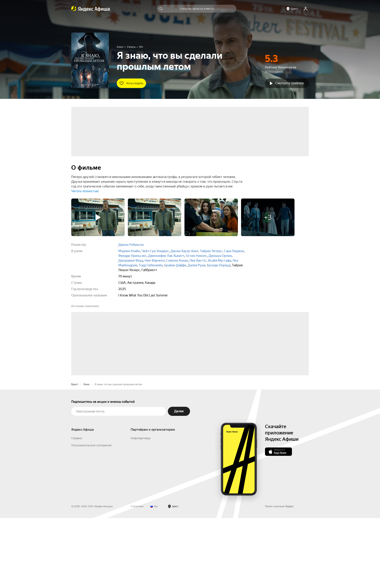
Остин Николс (196, 256)
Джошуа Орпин (220, 256)
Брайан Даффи (175, 265)
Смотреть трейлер (289, 83)
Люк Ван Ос (197, 260)
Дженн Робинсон (131, 245)
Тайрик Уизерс (211, 251)
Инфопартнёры (141, 498)
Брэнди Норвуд (218, 265)
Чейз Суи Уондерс (155, 251)
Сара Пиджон (234, 251)
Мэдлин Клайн (129, 251)
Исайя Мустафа (219, 260)
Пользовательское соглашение (91, 505)
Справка (76, 498)
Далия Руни (196, 265)
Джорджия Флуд (130, 260)
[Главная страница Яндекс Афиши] (73, 8)
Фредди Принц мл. (132, 256)
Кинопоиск (92, 306)
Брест (74, 444)
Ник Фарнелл (155, 260)
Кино (86, 444)
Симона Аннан (177, 260)
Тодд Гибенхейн (151, 265)
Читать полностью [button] (85, 191)
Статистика (137, 566)
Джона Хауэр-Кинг (184, 251)
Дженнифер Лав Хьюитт (166, 256)
